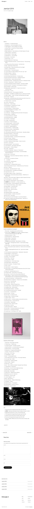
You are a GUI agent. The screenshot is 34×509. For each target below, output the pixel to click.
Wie (31, 1)
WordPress (31, 506)
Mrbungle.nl (4, 1)
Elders (29, 1)
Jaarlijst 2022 (4, 489)
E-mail (5, 459)
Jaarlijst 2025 (4, 481)
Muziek (12, 10)
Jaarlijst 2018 (5, 432)
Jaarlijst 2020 (29, 432)
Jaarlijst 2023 (4, 486)
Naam (5, 455)
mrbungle (9, 10)
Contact (26, 1)
